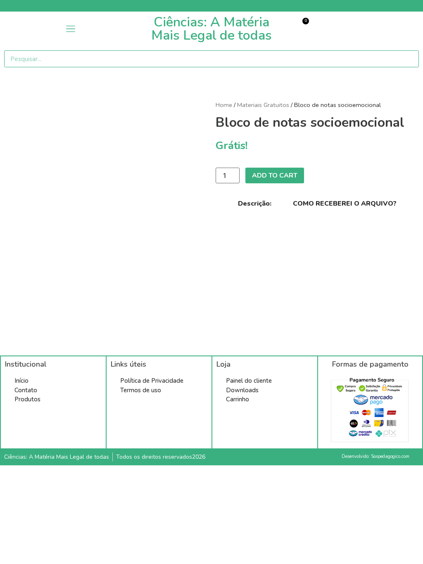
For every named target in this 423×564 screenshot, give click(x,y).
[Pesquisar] (408, 59)
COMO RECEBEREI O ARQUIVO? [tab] (345, 203)
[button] (70, 28)
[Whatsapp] (417, 6)
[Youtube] (390, 6)
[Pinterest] (376, 6)
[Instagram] (403, 6)
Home (224, 105)
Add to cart (274, 175)
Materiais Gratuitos (263, 105)
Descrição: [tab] (254, 203)
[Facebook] (362, 6)
